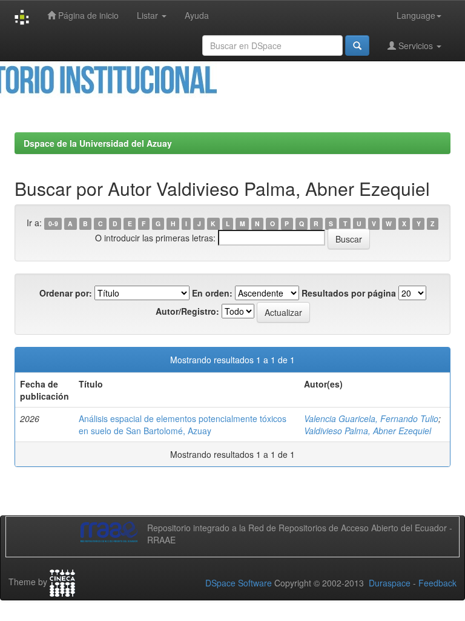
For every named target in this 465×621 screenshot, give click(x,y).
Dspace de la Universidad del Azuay (98, 143)
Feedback (437, 583)
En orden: (212, 293)
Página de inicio (87, 15)
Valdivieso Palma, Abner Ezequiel (367, 431)
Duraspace (390, 583)
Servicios (415, 45)
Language (416, 15)
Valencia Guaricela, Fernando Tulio (371, 418)
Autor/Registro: (187, 311)
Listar (148, 15)
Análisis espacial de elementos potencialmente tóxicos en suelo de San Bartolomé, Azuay (182, 424)
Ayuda (197, 15)
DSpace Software (238, 583)
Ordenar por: (65, 293)
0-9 (53, 223)
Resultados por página (349, 293)
